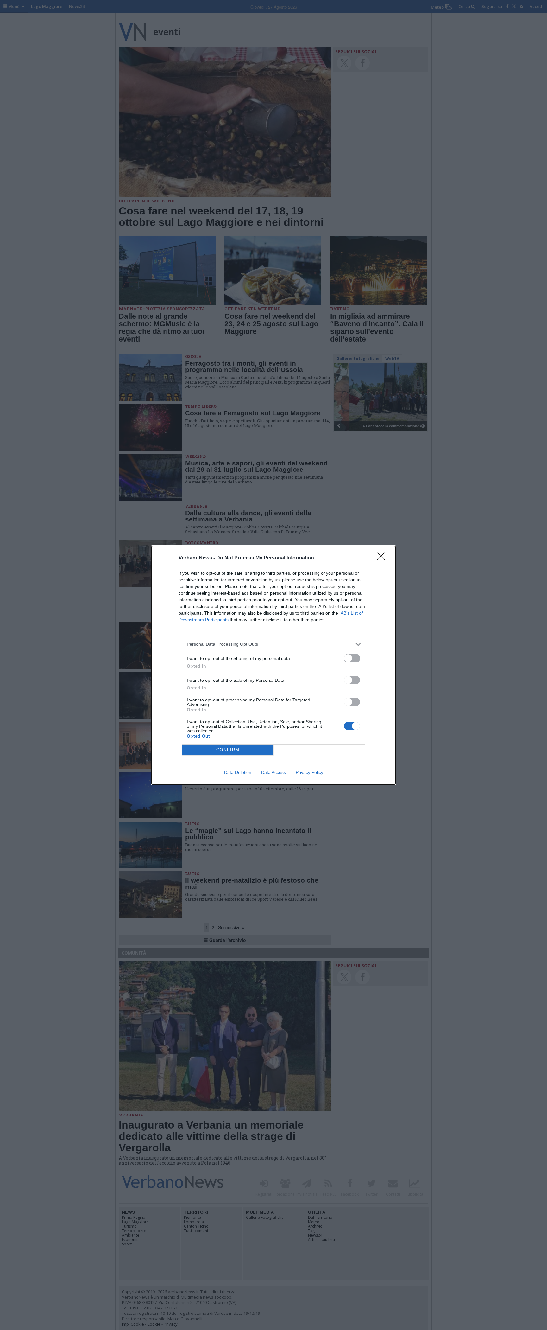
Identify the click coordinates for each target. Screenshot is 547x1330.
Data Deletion (237, 772)
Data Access (273, 772)
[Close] (383, 558)
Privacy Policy (309, 772)
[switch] (352, 658)
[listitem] (273, 644)
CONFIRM (228, 749)
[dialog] (273, 665)
